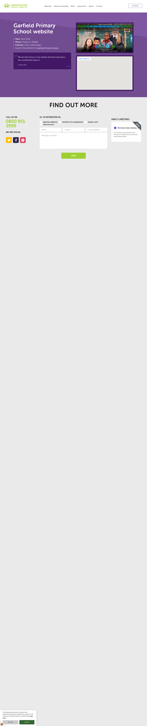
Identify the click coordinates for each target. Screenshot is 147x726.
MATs (72, 6)
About (91, 6)
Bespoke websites (50, 122)
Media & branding (61, 6)
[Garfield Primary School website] (105, 38)
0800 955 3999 (15, 124)
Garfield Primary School (47, 48)
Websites (48, 6)
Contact (99, 6)
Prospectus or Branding (72, 122)
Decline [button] (10, 722)
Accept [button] (26, 722)
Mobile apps (93, 122)
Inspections (82, 6)
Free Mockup (48, 125)
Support (135, 6)
